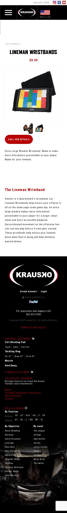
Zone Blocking (12, 475)
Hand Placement (13, 438)
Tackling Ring (13, 351)
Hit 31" (8, 356)
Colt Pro (25, 347)
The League (39, 430)
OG (21, 419)
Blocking (9, 434)
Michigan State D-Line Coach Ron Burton (25, 381)
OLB (28, 415)
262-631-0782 (41, 2)
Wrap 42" (18, 356)
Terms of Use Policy (33, 327)
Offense (8, 420)
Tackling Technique (14, 467)
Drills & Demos (15, 408)
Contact (9, 398)
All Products (12, 43)
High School (39, 438)
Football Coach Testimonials (19, 383)
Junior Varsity (40, 447)
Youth (7, 347)
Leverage (9, 442)
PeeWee (37, 455)
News (8, 389)
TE (42, 419)
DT (22, 415)
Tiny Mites (39, 463)
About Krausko (13, 395)
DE (16, 415)
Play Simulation (12, 451)
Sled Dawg (11, 365)
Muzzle (9, 360)
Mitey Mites (39, 459)
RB (36, 419)
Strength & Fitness (17, 372)
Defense (9, 416)
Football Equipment (18, 338)
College (37, 434)
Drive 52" (30, 356)
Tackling (9, 463)
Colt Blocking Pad (15, 342)
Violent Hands (12, 471)
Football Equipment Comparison (23, 392)
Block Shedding (12, 430)
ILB (34, 415)
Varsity (37, 442)
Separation (10, 455)
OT (16, 419)
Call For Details (19, 139)
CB (43, 415)
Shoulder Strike (12, 459)
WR (31, 419)
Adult (15, 347)
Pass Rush (10, 447)
